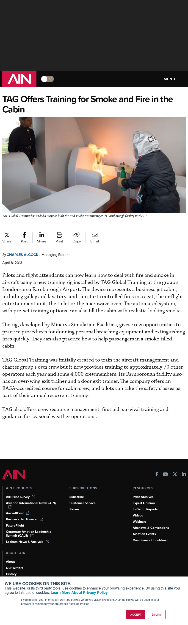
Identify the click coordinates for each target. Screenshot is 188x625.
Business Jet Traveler (22, 519)
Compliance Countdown (150, 540)
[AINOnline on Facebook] (156, 475)
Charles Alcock (22, 254)
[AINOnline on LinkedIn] (184, 475)
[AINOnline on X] (175, 475)
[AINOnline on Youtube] (165, 475)
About (10, 562)
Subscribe (76, 497)
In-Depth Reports (145, 509)
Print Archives (143, 497)
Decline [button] (157, 614)
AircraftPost (15, 513)
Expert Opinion (144, 503)
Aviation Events (144, 534)
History (11, 574)
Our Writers (14, 568)
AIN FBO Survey (18, 497)
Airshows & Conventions (151, 528)
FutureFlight (15, 525)
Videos (138, 515)
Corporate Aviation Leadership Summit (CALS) (28, 534)
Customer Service (82, 503)
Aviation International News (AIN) (31, 503)
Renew (74, 509)
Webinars (140, 522)
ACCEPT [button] (135, 614)
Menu (169, 79)
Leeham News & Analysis (24, 542)
